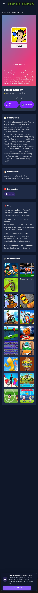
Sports (9, 12)
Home (4, 12)
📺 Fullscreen (27, 104)
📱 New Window (9, 104)
